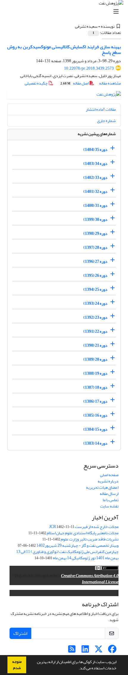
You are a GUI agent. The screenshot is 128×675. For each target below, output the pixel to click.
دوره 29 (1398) (95, 233)
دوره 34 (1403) (95, 164)
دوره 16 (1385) (95, 415)
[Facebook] (112, 651)
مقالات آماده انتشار (101, 109)
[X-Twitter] (98, 651)
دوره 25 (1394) (95, 289)
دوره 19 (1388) (95, 373)
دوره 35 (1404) (95, 150)
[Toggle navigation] (65, 11)
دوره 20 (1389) (95, 359)
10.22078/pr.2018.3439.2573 (89, 68)
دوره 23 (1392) (95, 317)
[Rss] (71, 651)
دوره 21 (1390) (95, 345)
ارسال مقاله (109, 494)
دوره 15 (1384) (95, 429)
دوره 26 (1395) (95, 275)
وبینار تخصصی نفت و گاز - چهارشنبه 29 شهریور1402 (77, 545)
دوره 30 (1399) (95, 219)
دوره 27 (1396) (95, 261)
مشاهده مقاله (110, 83)
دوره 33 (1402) (95, 178)
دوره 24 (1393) (95, 303)
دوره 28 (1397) (95, 247)
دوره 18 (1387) (95, 387)
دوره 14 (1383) (95, 443)
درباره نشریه (108, 481)
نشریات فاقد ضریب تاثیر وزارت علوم (89, 539)
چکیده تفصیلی (36, 83)
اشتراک (20, 633)
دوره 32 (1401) (95, 192)
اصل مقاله (74, 83)
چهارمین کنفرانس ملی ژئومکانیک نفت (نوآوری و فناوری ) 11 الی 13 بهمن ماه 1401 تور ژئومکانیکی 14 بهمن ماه (67, 555)
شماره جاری (106, 121)
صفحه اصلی (109, 475)
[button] (77, 669)
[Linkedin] (85, 651)
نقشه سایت (109, 506)
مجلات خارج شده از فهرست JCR (83, 527)
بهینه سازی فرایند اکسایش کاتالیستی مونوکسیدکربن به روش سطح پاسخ (64, 49)
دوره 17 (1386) (95, 401)
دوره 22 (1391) (95, 331)
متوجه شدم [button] (17, 664)
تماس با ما (110, 500)
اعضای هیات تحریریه (102, 487)
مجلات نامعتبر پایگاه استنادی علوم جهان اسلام (82, 533)
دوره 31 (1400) (95, 205)
